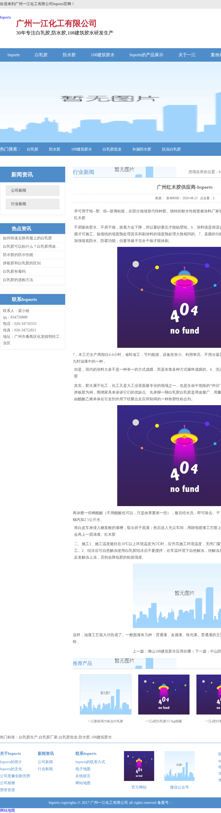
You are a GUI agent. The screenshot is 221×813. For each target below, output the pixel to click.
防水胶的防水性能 (18, 255)
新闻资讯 (46, 753)
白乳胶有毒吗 (14, 271)
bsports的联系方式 (90, 762)
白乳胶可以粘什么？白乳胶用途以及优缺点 (32, 246)
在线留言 (83, 776)
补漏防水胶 (141, 149)
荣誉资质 (7, 790)
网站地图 (83, 783)
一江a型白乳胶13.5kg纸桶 (164, 721)
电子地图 (83, 769)
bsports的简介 (11, 762)
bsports (5, 17)
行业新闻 (18, 204)
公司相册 (7, 783)
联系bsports (85, 753)
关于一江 (187, 54)
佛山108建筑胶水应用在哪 (169, 651)
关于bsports (10, 753)
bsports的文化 (11, 769)
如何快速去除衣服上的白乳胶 (27, 238)
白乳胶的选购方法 (18, 280)
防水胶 (69, 54)
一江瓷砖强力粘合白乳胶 (105, 721)
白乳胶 (41, 54)
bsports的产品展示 (146, 54)
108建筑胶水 (103, 54)
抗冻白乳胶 (171, 149)
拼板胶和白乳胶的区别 (22, 263)
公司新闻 (18, 190)
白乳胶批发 (112, 149)
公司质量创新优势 (15, 776)
